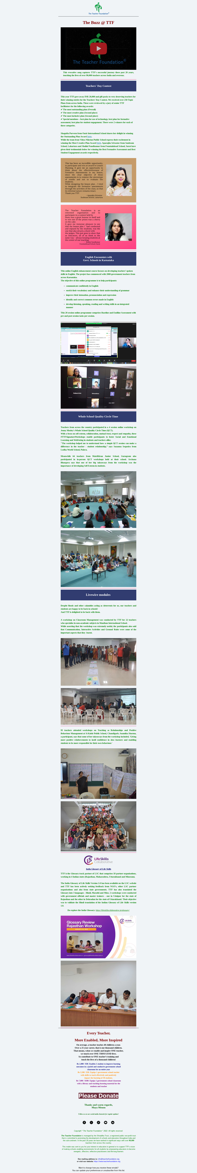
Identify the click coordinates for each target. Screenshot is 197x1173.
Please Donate (98, 1096)
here (89, 136)
